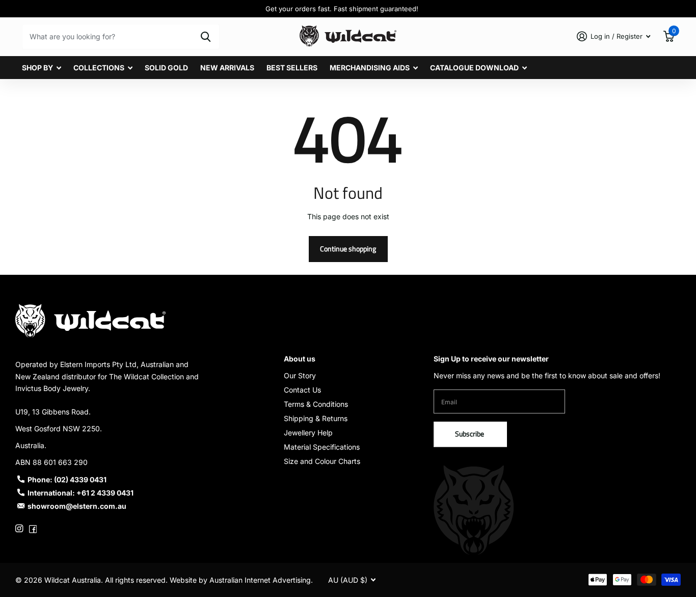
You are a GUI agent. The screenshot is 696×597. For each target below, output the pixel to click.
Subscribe (470, 433)
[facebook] (33, 528)
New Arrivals (227, 67)
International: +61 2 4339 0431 (80, 492)
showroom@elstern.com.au (77, 506)
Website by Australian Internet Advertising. (241, 580)
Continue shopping (348, 248)
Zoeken (206, 36)
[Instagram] (19, 528)
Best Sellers (291, 67)
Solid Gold (166, 67)
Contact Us (302, 389)
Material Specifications (322, 447)
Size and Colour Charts (322, 461)
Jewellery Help (308, 432)
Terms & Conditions (316, 404)
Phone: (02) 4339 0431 (67, 479)
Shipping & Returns (315, 418)
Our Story (300, 375)
